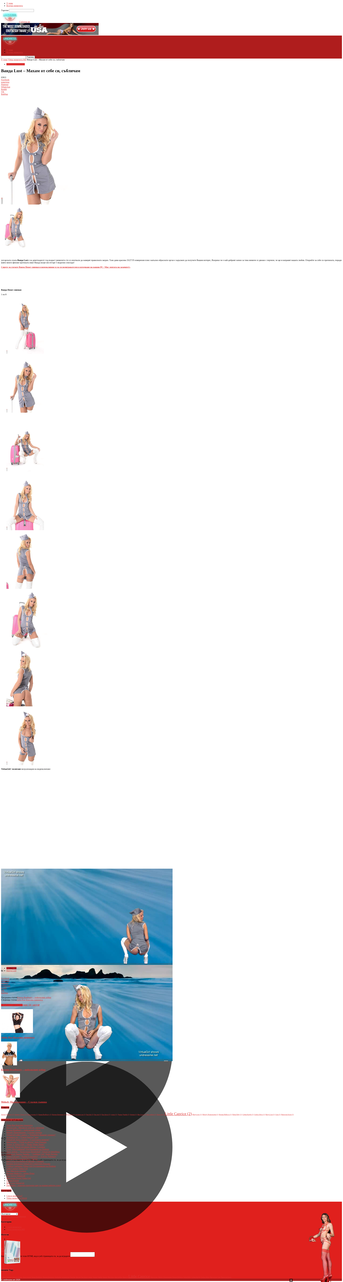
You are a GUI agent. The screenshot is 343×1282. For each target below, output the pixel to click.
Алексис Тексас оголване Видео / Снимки (25, 1147)
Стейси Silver (259, 1114)
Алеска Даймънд (7, 1114)
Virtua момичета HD (17, 60)
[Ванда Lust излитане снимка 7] (25, 764)
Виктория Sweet (287, 1114)
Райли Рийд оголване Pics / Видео (22, 1159)
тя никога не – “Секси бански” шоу (22, 1137)
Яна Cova (141, 1114)
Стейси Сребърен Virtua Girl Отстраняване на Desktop (31, 1166)
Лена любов (151, 1114)
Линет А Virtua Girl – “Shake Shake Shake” (25, 1144)
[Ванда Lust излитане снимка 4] (25, 588)
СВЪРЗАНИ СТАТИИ (12, 1005)
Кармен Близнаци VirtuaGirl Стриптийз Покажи (28, 1164)
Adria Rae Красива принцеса (30, 1000)
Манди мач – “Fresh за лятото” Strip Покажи (26, 1142)
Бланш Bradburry (45, 1114)
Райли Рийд (237, 1114)
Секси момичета (14, 1196)
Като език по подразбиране (13, 1216)
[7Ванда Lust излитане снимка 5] (25, 705)
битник (133, 1114)
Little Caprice (178, 1114)
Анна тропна (32, 1114)
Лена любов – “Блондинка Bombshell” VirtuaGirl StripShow (33, 1152)
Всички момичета (14, 6)
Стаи (278, 1114)
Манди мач (197, 1114)
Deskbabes (70, 1114)
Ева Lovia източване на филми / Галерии (25, 1161)
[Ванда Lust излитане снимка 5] (26, 647)
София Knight (248, 1114)
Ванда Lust (11, 970)
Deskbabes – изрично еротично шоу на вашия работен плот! (33, 1185)
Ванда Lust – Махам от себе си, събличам (25, 1128)
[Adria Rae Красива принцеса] (17, 1032)
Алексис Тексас (21, 1114)
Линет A (160, 1114)
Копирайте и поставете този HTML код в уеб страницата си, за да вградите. (35, 1256)
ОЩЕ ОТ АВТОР (31, 1005)
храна (114, 1114)
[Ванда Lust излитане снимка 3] (25, 529)
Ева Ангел (106, 1114)
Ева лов (97, 1114)
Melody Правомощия (210, 1114)
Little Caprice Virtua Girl (17, 1168)
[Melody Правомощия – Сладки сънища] (10, 1097)
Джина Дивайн (124, 1114)
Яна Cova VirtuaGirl (15, 1183)
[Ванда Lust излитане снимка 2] (25, 470)
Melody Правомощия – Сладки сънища (24, 1102)
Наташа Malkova (225, 1114)
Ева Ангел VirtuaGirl (15, 1176)
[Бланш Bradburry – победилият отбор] (9, 1064)
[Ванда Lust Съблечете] (25, 353)
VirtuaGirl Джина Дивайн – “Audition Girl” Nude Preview (32, 1154)
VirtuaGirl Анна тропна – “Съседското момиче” (27, 1140)
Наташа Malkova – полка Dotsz (20, 1173)
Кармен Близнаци (59, 1114)
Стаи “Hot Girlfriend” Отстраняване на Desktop (27, 1149)
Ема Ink (90, 1114)
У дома (9, 3)
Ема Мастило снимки (16, 1171)
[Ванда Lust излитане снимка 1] (25, 412)
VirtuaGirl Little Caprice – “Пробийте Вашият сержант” (31, 1135)
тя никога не (80, 1114)
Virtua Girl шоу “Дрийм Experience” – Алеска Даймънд (31, 1156)
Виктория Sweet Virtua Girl (18, 1178)
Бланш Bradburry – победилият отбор (34, 997)
